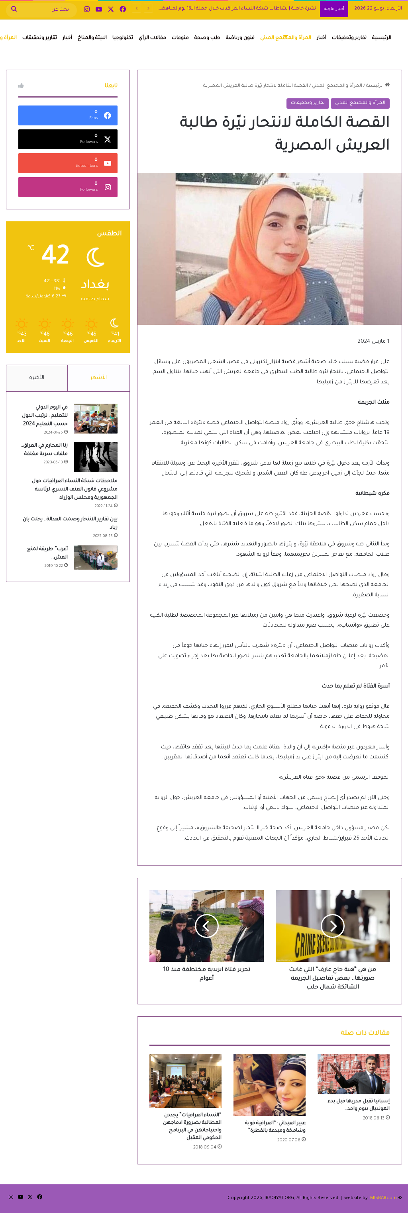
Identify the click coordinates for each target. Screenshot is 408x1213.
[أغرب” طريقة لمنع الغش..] (96, 557)
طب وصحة (207, 38)
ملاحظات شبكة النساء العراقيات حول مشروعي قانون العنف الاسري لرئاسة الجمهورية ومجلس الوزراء (75, 490)
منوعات (180, 38)
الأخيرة (36, 378)
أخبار (321, 38)
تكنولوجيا (122, 38)
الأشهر (98, 378)
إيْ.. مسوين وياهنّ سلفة (289, 9)
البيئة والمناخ (92, 38)
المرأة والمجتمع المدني (285, 38)
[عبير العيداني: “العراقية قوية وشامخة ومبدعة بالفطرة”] (269, 1085)
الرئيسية (381, 38)
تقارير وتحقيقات (349, 38)
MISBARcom (383, 1198)
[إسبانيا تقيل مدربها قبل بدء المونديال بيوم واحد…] (354, 1074)
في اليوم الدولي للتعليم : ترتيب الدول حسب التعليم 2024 (45, 416)
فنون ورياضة (240, 38)
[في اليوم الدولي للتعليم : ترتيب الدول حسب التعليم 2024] (96, 419)
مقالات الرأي (152, 38)
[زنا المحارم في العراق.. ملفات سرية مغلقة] (96, 457)
